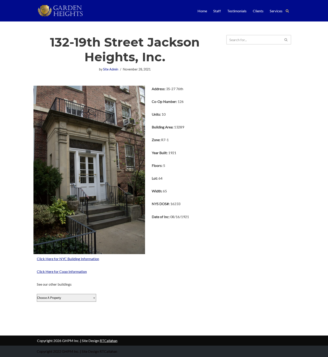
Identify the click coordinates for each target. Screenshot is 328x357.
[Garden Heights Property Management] (64, 10)
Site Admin (110, 69)
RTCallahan (108, 340)
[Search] (287, 11)
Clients (258, 11)
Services (276, 11)
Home (202, 11)
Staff (217, 11)
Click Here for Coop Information (62, 271)
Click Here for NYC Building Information (68, 259)
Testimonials (237, 11)
